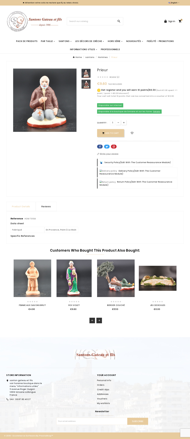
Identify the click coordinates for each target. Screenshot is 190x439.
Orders (100, 385)
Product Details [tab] (21, 206)
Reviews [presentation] (46, 206)
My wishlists (103, 403)
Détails (156, 111)
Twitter (107, 147)
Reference (17, 218)
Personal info (104, 380)
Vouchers (102, 398)
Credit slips (103, 389)
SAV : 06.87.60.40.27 (20, 399)
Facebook (100, 147)
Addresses (103, 394)
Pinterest (114, 147)
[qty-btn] (123, 122)
